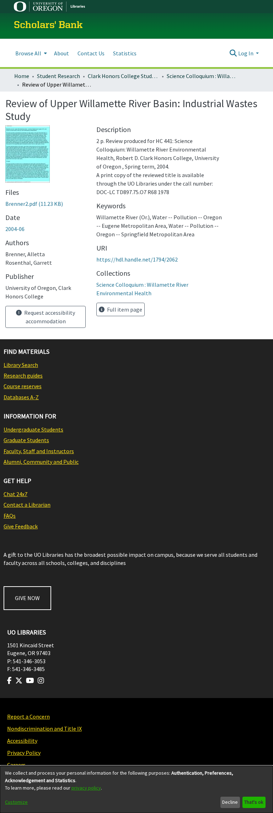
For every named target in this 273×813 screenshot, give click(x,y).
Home (21, 75)
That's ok (253, 802)
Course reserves (23, 386)
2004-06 (15, 228)
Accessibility (22, 740)
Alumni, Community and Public (41, 461)
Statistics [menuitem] (124, 53)
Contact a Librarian (27, 504)
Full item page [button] (124, 309)
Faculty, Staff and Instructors (39, 451)
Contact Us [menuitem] (91, 53)
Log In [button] (246, 53)
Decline (230, 802)
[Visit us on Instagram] (41, 681)
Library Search (21, 364)
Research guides (23, 375)
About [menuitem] (61, 53)
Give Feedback (21, 526)
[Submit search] (233, 53)
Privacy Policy (24, 752)
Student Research (58, 75)
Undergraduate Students (33, 429)
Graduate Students (26, 440)
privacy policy (86, 788)
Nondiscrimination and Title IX (44, 728)
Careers (16, 764)
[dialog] (136, 789)
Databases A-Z (21, 397)
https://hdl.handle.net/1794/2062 (137, 259)
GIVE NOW (27, 597)
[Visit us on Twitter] (18, 681)
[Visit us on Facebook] (9, 681)
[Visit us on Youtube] (30, 681)
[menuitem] (30, 53)
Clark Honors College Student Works (123, 75)
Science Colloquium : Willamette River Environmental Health (202, 75)
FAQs (10, 515)
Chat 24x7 (15, 494)
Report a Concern (28, 716)
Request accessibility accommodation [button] (49, 317)
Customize (16, 802)
